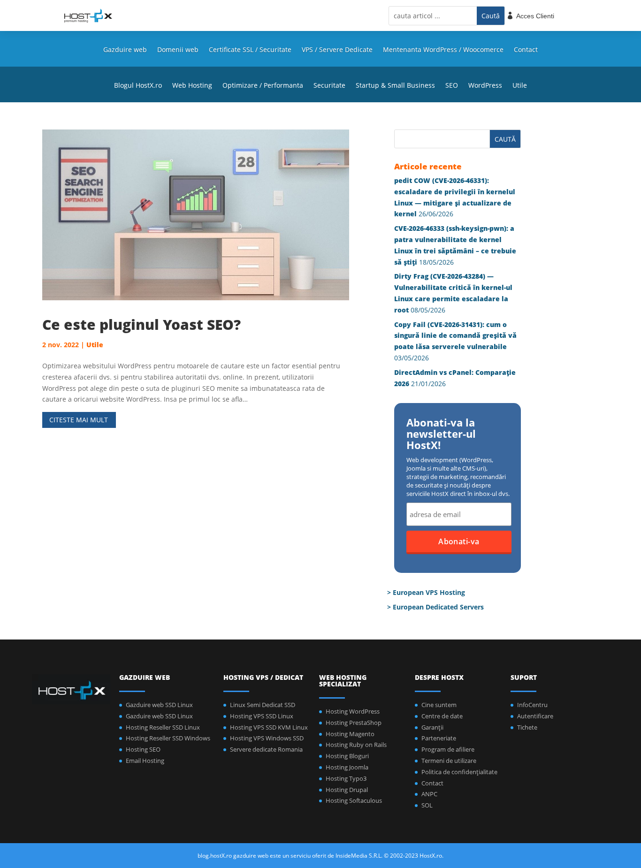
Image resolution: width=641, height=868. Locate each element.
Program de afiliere (447, 749)
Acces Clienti (535, 16)
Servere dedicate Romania (266, 749)
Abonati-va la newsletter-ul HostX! (441, 434)
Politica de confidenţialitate (459, 772)
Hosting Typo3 (346, 778)
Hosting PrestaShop (354, 722)
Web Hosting (192, 86)
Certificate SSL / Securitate (250, 50)
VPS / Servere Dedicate (337, 50)
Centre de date (442, 716)
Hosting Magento (350, 734)
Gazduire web (125, 50)
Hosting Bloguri (347, 756)
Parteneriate (438, 738)
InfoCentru (532, 704)
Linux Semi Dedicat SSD (262, 704)
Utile (519, 86)
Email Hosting (145, 760)
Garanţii (432, 727)
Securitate (329, 86)
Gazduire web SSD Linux (159, 704)
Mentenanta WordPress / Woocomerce (443, 50)
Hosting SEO (143, 749)
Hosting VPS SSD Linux (261, 716)
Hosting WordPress (353, 711)
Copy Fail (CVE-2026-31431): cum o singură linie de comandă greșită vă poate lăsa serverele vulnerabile (455, 335)
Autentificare (535, 716)
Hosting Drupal (347, 789)
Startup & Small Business (395, 86)
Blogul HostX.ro (138, 86)
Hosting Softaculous (354, 800)
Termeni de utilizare (448, 760)
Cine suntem (439, 704)
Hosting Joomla (347, 767)
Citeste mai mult (78, 419)
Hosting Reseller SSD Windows (168, 738)
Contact (526, 50)
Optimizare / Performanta (262, 86)
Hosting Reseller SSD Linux (163, 727)
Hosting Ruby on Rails (356, 744)
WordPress (485, 86)
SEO (451, 86)
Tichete (527, 727)
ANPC (429, 794)
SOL (427, 805)
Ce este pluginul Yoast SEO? (141, 324)
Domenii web (177, 50)
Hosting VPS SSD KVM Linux (269, 727)
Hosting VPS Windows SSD (267, 738)
